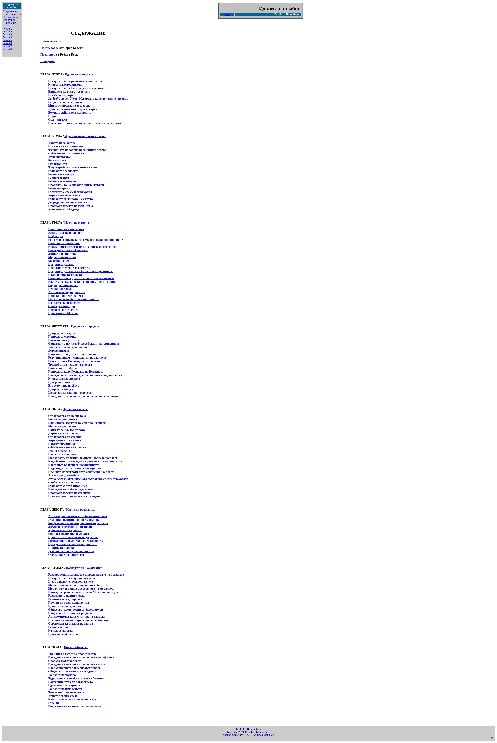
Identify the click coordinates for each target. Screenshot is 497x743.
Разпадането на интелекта (66, 595)
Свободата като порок (63, 482)
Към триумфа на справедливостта (72, 699)
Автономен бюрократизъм (66, 292)
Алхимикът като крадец (65, 232)
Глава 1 (7, 28)
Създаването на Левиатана (67, 415)
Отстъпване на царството (66, 554)
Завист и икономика (62, 253)
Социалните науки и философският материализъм (83, 343)
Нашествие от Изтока (63, 368)
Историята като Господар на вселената (75, 88)
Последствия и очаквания (84, 568)
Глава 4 (7, 37)
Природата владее (61, 389)
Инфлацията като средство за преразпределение (82, 246)
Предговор (9, 19)
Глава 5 (7, 40)
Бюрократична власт (63, 285)
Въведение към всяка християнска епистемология (83, 396)
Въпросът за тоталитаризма (67, 485)
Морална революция (62, 426)
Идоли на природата (85, 326)
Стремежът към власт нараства (70, 623)
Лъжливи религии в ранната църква (74, 519)
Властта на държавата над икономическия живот (83, 281)
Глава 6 (7, 43)
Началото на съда (60, 630)
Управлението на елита (64, 440)
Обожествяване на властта (67, 447)
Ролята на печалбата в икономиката (73, 299)
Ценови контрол (59, 288)
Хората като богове (62, 142)
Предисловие (11, 17)
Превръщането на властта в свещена (74, 496)
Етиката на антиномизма (65, 146)
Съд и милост (57, 119)
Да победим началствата (65, 688)
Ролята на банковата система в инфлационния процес (86, 239)
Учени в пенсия (59, 450)
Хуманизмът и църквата (65, 530)
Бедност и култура (61, 174)
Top (491, 737)
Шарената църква (61, 547)
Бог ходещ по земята (62, 419)
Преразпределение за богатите (69, 267)
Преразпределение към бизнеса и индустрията (80, 271)
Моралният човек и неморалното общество (78, 585)
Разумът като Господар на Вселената (74, 361)
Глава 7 (7, 46)
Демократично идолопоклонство (71, 551)
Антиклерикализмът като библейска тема (77, 516)
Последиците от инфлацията (68, 250)
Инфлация (55, 236)
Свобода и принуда (61, 306)
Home (227, 14)
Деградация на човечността (67, 202)
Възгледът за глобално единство (70, 489)
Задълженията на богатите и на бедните (76, 678)
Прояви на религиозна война (68, 602)
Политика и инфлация (64, 243)
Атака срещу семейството (66, 475)
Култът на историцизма (65, 84)
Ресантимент (57, 160)
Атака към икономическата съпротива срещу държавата (88, 478)
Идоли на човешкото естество (85, 136)
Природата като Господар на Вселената (75, 371)
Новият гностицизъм (62, 443)
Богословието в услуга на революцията (75, 540)
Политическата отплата (65, 274)
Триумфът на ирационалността (70, 364)
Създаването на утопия (64, 436)
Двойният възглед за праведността (72, 653)
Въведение (9, 22)
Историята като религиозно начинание (75, 81)
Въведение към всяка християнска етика (77, 664)
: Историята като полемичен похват (88, 98)
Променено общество (63, 634)
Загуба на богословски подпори (70, 526)
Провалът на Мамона (63, 313)
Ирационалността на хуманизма (70, 205)
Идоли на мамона (76, 222)
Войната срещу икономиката (68, 533)
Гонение (53, 702)
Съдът (52, 116)
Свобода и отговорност (64, 660)
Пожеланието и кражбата (66, 229)
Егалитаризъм (58, 163)
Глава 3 (7, 34)
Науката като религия (63, 340)
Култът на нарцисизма (64, 378)
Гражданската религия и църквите (72, 544)
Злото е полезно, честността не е (70, 581)
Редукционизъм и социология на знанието (77, 357)
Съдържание (10, 11)
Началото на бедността (64, 302)
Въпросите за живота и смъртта (70, 198)
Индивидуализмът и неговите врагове (74, 468)
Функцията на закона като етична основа (77, 149)
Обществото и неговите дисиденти (72, 671)
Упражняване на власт (64, 195)
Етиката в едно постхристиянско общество (78, 620)
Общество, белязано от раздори (70, 613)
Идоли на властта (75, 409)
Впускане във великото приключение (74, 706)
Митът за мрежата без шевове (69, 105)
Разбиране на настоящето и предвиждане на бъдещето (86, 574)
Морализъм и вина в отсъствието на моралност (81, 588)
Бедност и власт (59, 627)
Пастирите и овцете (62, 454)
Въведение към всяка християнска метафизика (81, 657)
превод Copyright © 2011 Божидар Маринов (248, 734)
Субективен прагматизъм (66, 153)
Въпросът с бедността (63, 170)
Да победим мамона (62, 674)
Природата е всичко (62, 336)
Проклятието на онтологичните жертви (76, 184)
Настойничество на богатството (70, 681)
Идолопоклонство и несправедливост (74, 667)
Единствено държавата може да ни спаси (77, 422)
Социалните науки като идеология (72, 354)
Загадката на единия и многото (70, 392)
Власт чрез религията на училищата (73, 464)
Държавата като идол (63, 433)
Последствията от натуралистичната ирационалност (85, 375)
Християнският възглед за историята (74, 109)
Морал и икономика (62, 257)
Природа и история (61, 333)
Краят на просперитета (64, 606)
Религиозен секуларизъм (65, 599)
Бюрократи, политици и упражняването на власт (82, 457)
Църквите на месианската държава (73, 537)
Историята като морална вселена (71, 578)
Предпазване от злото (63, 309)
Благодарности (12, 14)
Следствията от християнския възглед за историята (84, 123)
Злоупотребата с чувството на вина (72, 167)
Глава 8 (7, 49)
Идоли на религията (80, 509)
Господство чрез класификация (70, 191)
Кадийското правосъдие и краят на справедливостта (85, 461)
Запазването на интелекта (66, 692)
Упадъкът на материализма (67, 347)
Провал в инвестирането (65, 295)
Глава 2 (7, 31)
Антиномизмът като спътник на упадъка (76, 616)
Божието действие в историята (69, 112)
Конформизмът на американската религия (78, 523)
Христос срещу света (63, 695)
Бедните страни (59, 188)
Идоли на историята (79, 74)
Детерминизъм (58, 350)
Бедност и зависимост (63, 181)
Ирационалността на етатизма (69, 492)
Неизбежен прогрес (61, 95)
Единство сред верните (64, 685)
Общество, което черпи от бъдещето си (75, 609)
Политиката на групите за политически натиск (81, 278)
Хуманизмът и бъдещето (65, 209)
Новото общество (76, 647)
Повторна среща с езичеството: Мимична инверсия (84, 592)
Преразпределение (61, 264)
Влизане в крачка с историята (69, 91)
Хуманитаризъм (59, 156)
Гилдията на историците (65, 102)
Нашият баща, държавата (66, 429)
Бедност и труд (58, 177)
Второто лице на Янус (63, 385)
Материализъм (58, 260)
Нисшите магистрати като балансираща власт (81, 471)
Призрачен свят (59, 382)
